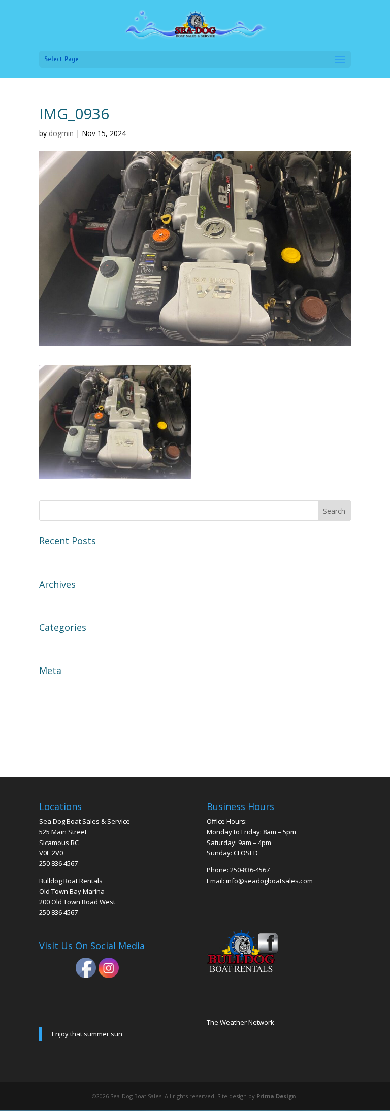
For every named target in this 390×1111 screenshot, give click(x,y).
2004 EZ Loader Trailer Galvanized (104, 556)
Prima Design (276, 1096)
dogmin (61, 133)
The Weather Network (240, 1022)
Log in (51, 686)
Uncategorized (67, 643)
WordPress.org (67, 740)
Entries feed (62, 704)
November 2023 (69, 600)
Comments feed (69, 722)
